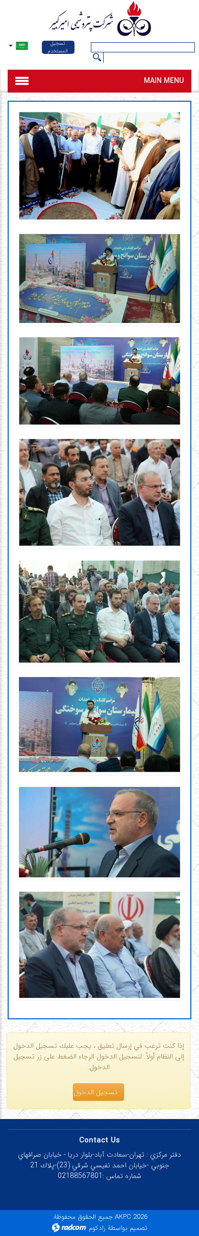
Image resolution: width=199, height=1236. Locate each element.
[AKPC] (99, 20)
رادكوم (97, 1228)
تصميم (138, 1228)
